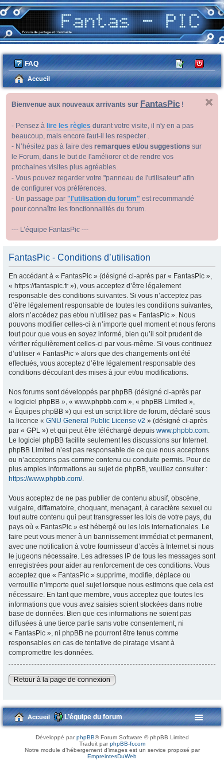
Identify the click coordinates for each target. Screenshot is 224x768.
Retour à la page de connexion (62, 680)
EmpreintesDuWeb (112, 756)
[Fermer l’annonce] (209, 102)
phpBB (85, 737)
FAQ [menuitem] (31, 64)
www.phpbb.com (182, 430)
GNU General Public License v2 (95, 421)
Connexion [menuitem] (200, 63)
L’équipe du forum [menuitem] (93, 717)
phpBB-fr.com (127, 743)
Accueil (39, 716)
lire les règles (69, 126)
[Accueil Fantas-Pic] (112, 20)
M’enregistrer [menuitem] (181, 63)
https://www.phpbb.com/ (45, 479)
